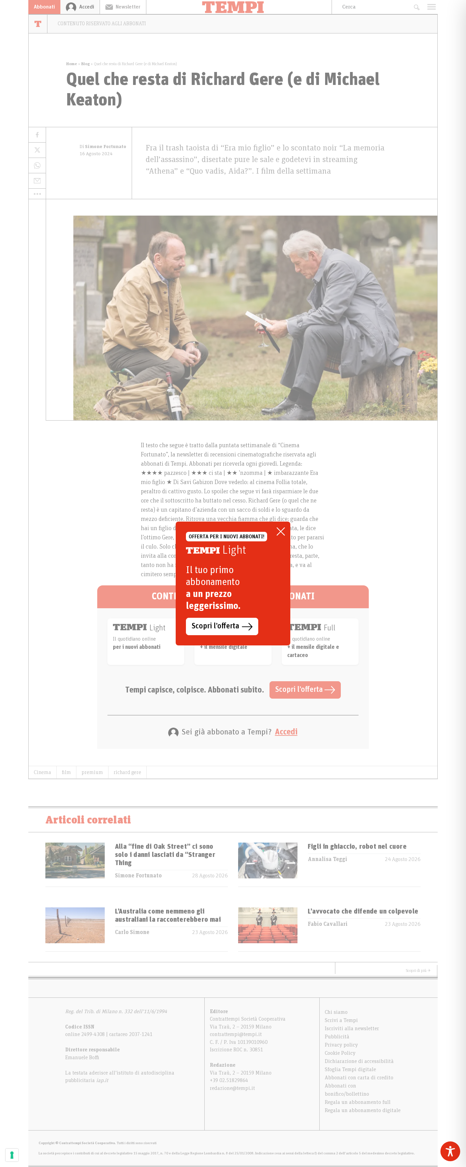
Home (71, 64)
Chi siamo (336, 1012)
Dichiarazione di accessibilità (359, 1061)
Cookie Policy (340, 1053)
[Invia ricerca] (416, 7)
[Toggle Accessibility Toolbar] (450, 1151)
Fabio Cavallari (328, 924)
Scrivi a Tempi (341, 1020)
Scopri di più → (418, 970)
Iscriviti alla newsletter (352, 1028)
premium (92, 772)
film (66, 772)
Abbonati (44, 7)
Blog (85, 64)
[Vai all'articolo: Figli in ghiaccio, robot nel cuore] (267, 865)
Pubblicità (337, 1036)
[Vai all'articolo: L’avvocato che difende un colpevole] (267, 929)
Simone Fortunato (138, 875)
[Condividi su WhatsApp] (37, 165)
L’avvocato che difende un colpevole (363, 911)
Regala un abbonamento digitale (363, 1110)
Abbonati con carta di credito (359, 1077)
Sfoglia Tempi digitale (350, 1069)
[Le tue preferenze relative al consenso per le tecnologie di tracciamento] (11, 1155)
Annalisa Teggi (327, 859)
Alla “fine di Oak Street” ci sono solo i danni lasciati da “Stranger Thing (165, 854)
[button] (37, 194)
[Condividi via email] (37, 181)
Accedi (286, 732)
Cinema (42, 772)
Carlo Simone (132, 932)
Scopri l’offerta (299, 690)
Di (102, 146)
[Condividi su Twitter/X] (37, 150)
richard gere (127, 772)
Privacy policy (341, 1045)
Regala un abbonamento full (358, 1102)
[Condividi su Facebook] (37, 135)
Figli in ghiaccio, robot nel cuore (357, 846)
